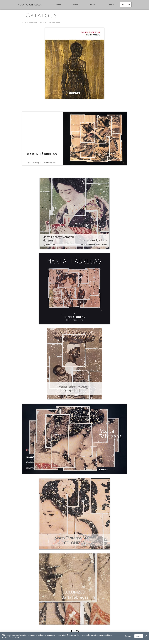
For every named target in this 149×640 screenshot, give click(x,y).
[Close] (146, 636)
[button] (92, 5)
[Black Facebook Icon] (71, 631)
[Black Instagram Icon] (77, 631)
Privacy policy (14, 637)
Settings (128, 636)
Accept (138, 636)
